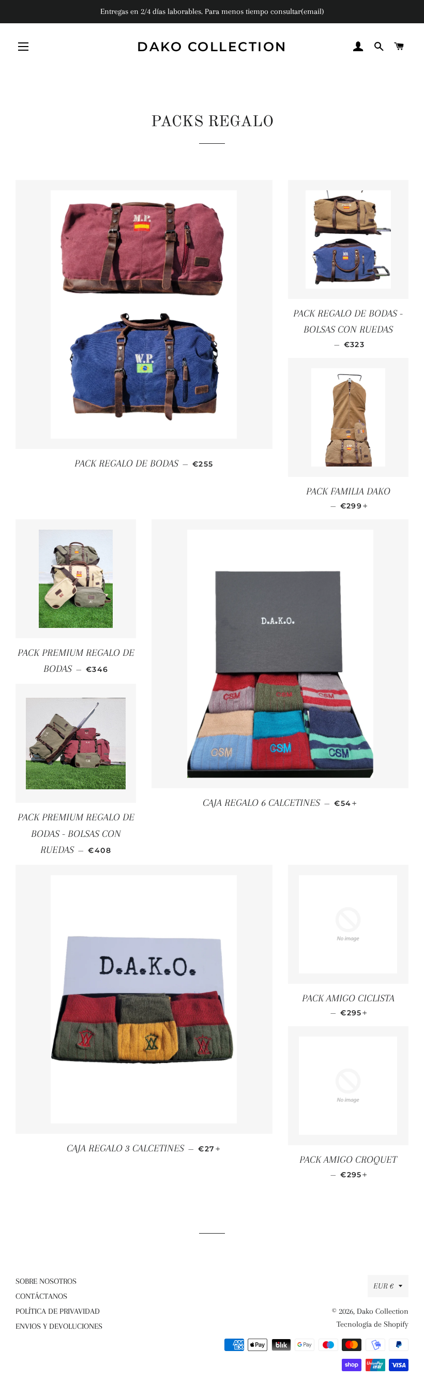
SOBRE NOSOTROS (46, 1281)
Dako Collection (212, 46)
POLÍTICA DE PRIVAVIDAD (58, 1311)
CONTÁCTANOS (41, 1296)
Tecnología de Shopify (372, 1324)
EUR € (383, 1286)
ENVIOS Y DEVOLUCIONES (59, 1326)
